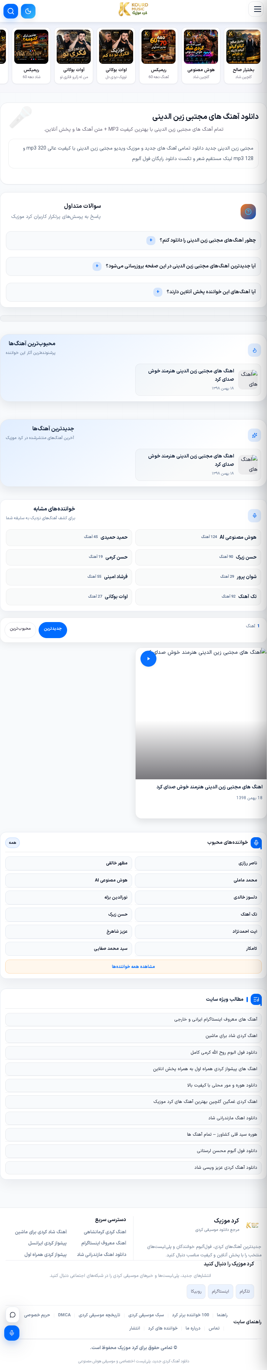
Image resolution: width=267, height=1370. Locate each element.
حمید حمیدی (106, 537)
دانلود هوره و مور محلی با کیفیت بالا (222, 1085)
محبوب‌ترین (20, 629)
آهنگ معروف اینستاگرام (103, 1243)
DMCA (64, 1315)
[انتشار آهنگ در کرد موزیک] (11, 1333)
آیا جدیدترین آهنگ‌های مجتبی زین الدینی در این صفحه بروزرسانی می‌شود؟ (181, 266)
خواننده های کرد (163, 1328)
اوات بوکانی (108, 596)
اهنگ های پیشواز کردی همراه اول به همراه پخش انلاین (205, 1069)
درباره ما (193, 1328)
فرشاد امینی (108, 577)
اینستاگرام (220, 1291)
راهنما (222, 1315)
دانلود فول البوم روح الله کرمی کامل (224, 1052)
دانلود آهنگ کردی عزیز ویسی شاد (225, 1167)
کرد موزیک (128, 1348)
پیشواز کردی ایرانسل (47, 1243)
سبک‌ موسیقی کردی (146, 1315)
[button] (256, 9)
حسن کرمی (108, 557)
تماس (214, 1328)
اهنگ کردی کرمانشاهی (105, 1232)
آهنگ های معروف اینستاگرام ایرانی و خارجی (215, 1019)
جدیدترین (53, 629)
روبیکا (196, 1291)
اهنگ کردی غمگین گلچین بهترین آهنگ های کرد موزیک (205, 1101)
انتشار (134, 1328)
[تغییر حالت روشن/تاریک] (28, 11)
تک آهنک (239, 596)
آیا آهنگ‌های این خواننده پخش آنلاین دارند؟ (211, 292)
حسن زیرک (238, 557)
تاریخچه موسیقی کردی (99, 1315)
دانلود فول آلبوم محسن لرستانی (227, 1151)
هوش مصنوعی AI (229, 537)
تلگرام (245, 1291)
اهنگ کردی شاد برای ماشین (231, 1035)
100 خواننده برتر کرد (190, 1315)
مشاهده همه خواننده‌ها (133, 966)
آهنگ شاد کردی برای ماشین (41, 1232)
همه (12, 843)
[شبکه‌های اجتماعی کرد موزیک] (12, 1315)
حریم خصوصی (37, 1315)
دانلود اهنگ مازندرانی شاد (232, 1118)
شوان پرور (238, 577)
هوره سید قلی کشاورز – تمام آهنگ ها (222, 1134)
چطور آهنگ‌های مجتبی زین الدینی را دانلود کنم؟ (208, 240)
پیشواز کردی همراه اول (45, 1254)
